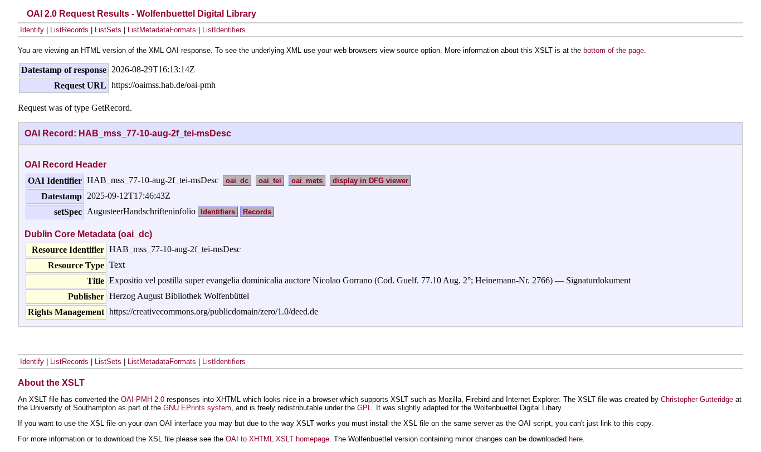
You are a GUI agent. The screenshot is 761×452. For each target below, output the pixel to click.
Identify (32, 30)
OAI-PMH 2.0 (142, 399)
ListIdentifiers (224, 30)
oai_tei (269, 180)
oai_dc (237, 180)
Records (257, 212)
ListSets (108, 30)
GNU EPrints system (197, 408)
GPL (364, 408)
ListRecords (69, 30)
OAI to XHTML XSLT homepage (277, 439)
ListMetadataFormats (162, 30)
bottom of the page (613, 50)
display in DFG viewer (370, 180)
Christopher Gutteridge (697, 399)
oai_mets (307, 180)
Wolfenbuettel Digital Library (196, 13)
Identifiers (218, 212)
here (576, 439)
